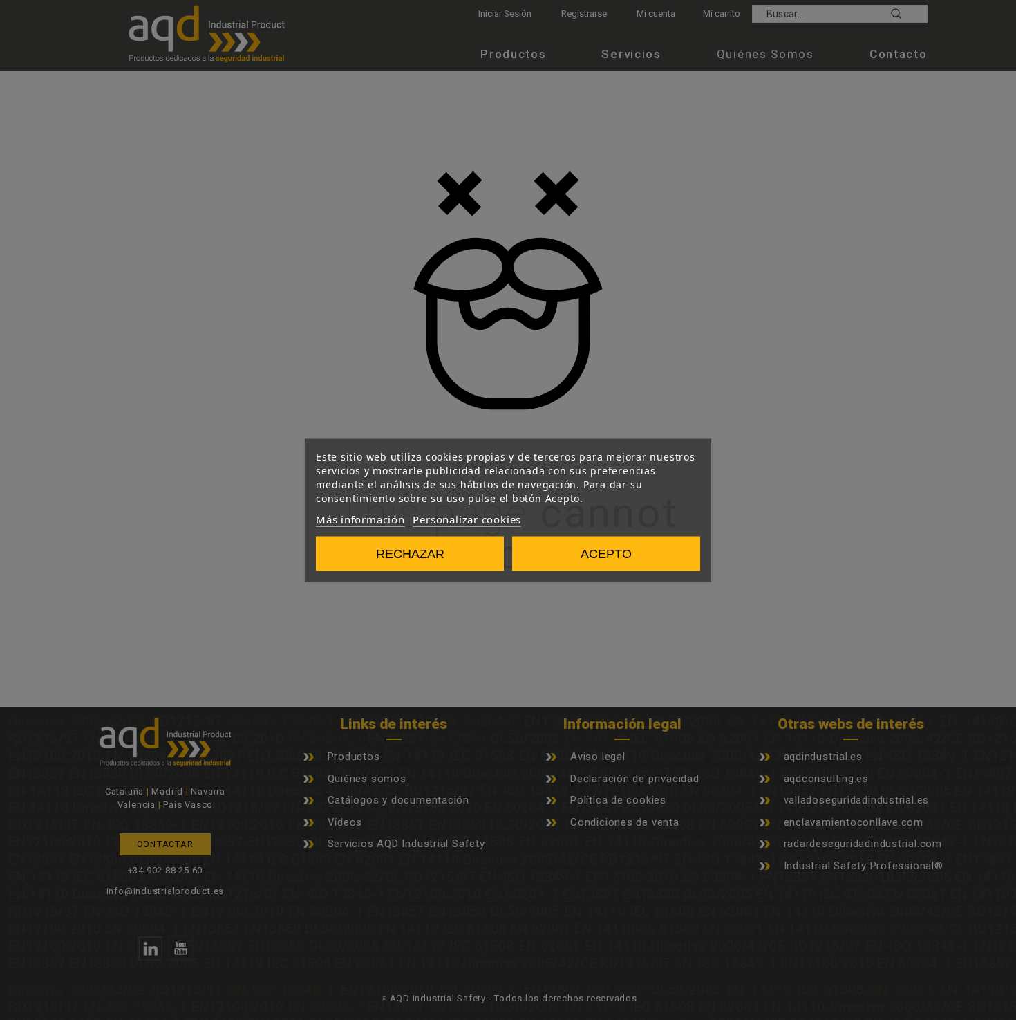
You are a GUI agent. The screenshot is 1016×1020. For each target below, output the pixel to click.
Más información (360, 519)
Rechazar (410, 553)
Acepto (606, 553)
